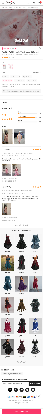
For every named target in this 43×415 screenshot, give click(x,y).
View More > (21, 362)
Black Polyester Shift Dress (12, 374)
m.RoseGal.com (12, 3)
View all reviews (21, 225)
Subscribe (35, 384)
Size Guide (35, 73)
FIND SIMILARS (21, 412)
